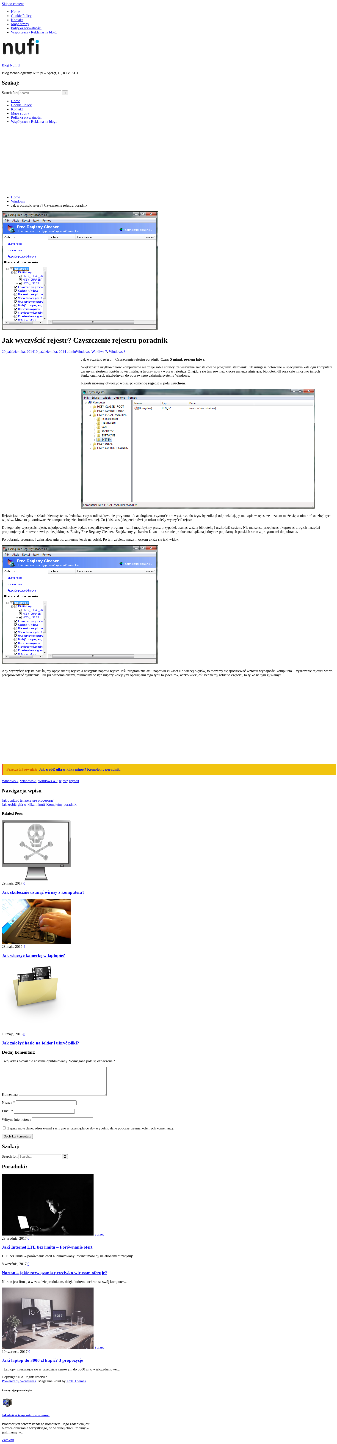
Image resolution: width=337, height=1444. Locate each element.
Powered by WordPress (19, 1381)
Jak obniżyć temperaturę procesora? (27, 800)
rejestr (63, 781)
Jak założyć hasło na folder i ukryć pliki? (40, 1043)
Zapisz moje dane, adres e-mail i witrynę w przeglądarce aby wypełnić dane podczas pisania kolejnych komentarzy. (90, 1128)
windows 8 (28, 781)
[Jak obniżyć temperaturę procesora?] (7, 1406)
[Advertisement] (168, 159)
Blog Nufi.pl (11, 65)
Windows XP (47, 781)
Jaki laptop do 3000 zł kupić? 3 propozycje (42, 1360)
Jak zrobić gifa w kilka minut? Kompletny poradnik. (39, 804)
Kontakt (17, 20)
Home (15, 12)
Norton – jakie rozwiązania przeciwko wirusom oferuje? (54, 1272)
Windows (83, 351)
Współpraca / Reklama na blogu (34, 32)
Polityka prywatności (26, 28)
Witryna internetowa (16, 1119)
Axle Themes (76, 1381)
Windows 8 (117, 351)
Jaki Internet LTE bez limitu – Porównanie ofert (47, 1247)
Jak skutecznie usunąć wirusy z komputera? (43, 892)
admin (71, 351)
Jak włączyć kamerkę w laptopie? (33, 955)
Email (7, 1111)
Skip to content (13, 4)
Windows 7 (10, 781)
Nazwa (8, 1102)
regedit (74, 781)
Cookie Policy (21, 16)
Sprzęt (99, 1234)
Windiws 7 (99, 351)
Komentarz (10, 1094)
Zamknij (8, 1440)
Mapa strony (20, 24)
